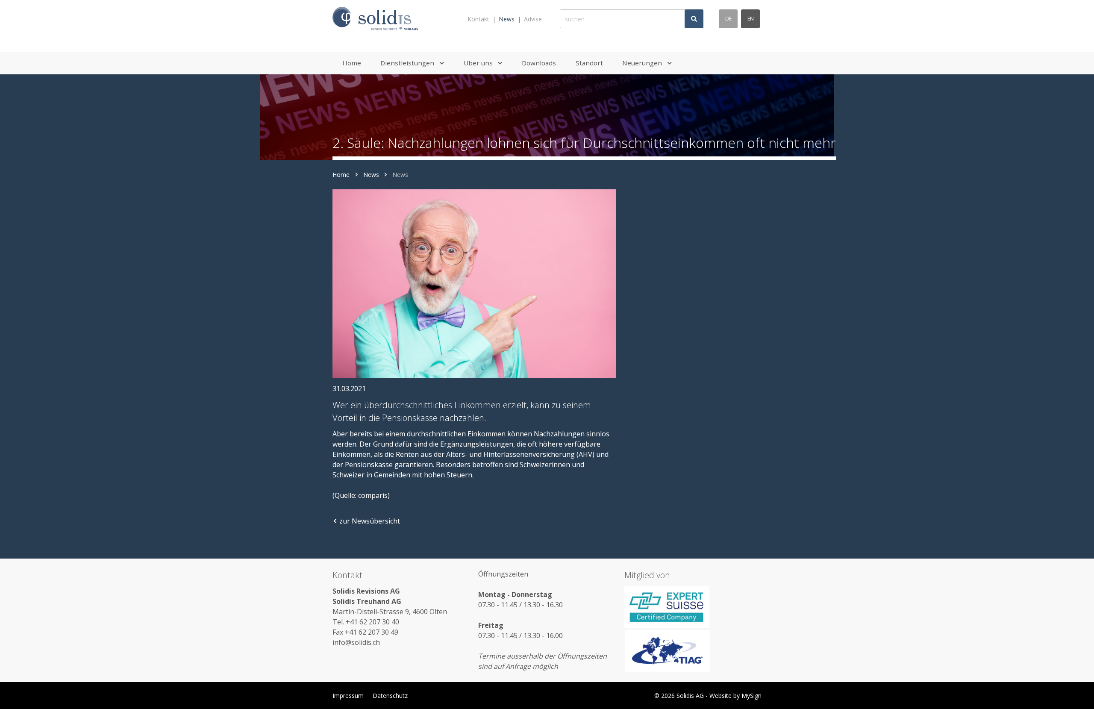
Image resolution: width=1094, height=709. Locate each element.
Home (341, 175)
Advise (533, 19)
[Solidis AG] (375, 19)
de (728, 18)
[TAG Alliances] (693, 651)
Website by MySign (735, 695)
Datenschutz (390, 695)
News (507, 19)
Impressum (348, 695)
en (750, 18)
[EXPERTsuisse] (693, 607)
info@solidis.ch (356, 642)
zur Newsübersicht (369, 521)
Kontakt (478, 19)
